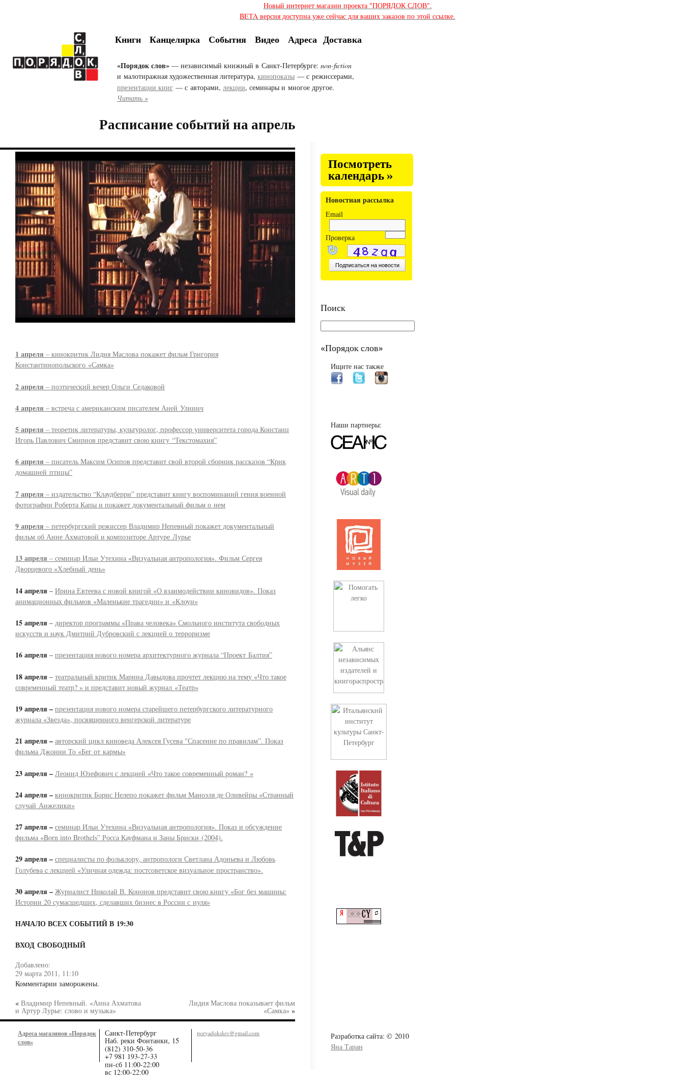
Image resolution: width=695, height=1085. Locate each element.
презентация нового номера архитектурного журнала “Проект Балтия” (163, 655)
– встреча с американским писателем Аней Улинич (109, 408)
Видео (267, 39)
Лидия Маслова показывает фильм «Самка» (242, 1006)
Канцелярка (175, 39)
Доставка (342, 39)
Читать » (132, 98)
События (227, 39)
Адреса (302, 39)
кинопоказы (276, 76)
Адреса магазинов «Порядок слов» (57, 1037)
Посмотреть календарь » (360, 170)
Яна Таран (347, 1046)
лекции (234, 87)
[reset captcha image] (332, 251)
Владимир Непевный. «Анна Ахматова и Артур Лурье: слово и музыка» (78, 1006)
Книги (128, 39)
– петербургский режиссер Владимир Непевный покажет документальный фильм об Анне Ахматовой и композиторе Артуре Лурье (144, 531)
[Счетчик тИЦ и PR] (362, 921)
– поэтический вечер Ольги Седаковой (90, 386)
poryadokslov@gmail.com (228, 1033)
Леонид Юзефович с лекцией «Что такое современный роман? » (154, 773)
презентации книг (145, 87)
